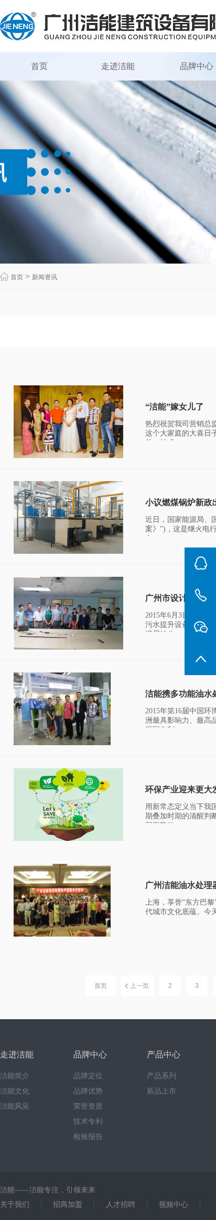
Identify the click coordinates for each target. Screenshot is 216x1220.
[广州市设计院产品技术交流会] (70, 613)
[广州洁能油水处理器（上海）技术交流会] (70, 900)
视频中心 (173, 1204)
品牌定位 (88, 1076)
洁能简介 (14, 1076)
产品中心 (163, 1054)
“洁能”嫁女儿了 (174, 406)
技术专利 (88, 1121)
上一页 (139, 985)
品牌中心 (90, 1054)
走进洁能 (118, 66)
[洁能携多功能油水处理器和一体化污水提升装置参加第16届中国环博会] (70, 708)
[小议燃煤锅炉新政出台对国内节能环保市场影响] (70, 517)
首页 (39, 66)
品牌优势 (88, 1091)
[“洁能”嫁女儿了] (70, 421)
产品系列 (161, 1076)
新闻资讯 (44, 277)
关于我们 (14, 1204)
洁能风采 (14, 1106)
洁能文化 (14, 1091)
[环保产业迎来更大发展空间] (70, 804)
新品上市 (161, 1091)
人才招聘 (120, 1204)
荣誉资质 (88, 1106)
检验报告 (88, 1137)
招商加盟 (67, 1204)
